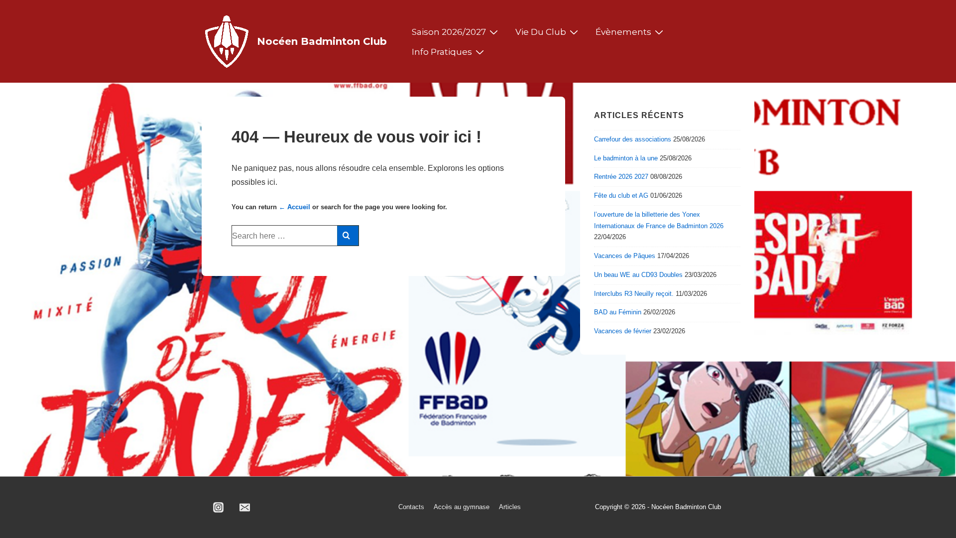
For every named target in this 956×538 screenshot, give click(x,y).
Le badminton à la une (626, 158)
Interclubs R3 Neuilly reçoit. (634, 293)
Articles (510, 507)
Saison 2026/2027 (449, 32)
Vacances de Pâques (624, 256)
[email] (245, 507)
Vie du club (540, 32)
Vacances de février (622, 331)
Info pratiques (442, 52)
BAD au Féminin (617, 312)
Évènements (623, 32)
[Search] (347, 236)
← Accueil (294, 207)
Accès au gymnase (461, 507)
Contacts (411, 507)
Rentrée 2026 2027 (621, 176)
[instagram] (218, 507)
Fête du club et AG (621, 195)
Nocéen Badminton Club (322, 41)
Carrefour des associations (632, 139)
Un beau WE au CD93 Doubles (638, 274)
